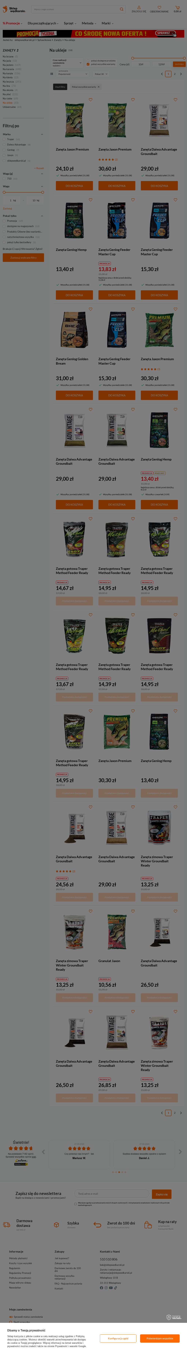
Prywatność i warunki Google (70, 1346)
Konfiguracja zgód (118, 1338)
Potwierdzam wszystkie (160, 1338)
